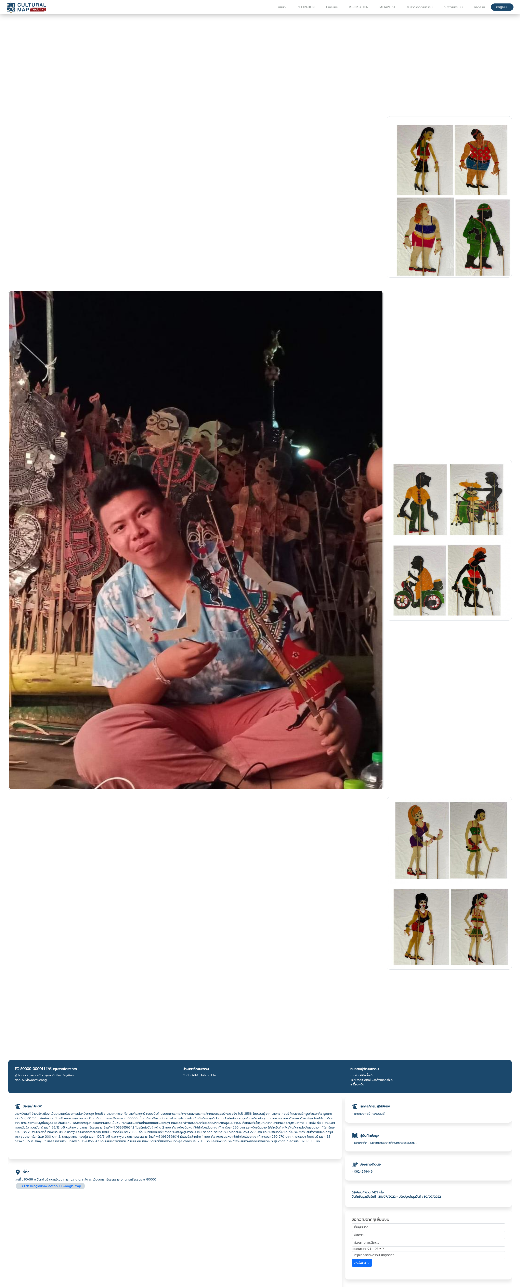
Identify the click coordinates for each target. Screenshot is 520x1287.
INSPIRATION (305, 7)
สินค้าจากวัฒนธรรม (419, 7)
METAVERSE (387, 7)
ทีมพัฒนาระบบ (453, 7)
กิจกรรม (479, 7)
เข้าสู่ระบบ (502, 7)
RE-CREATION (358, 7)
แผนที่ (282, 7)
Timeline (332, 7)
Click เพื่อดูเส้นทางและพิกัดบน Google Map (51, 1186)
